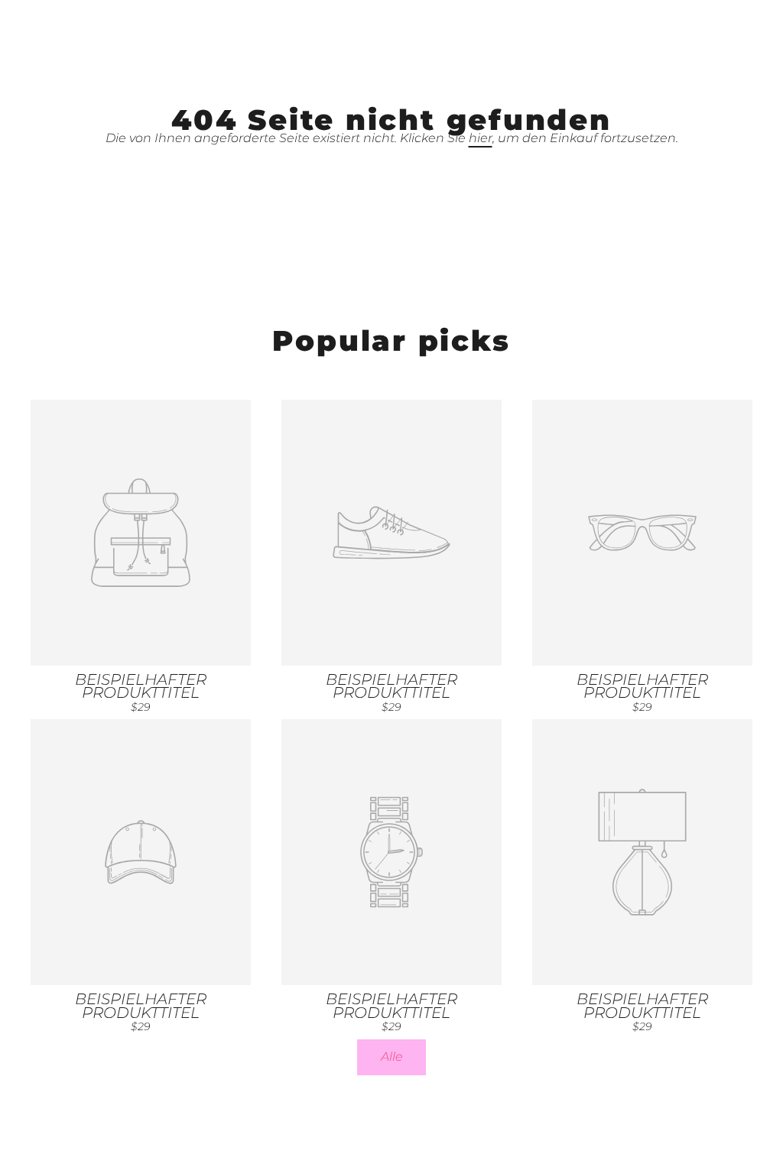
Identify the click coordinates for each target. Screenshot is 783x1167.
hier (480, 138)
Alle (392, 1056)
